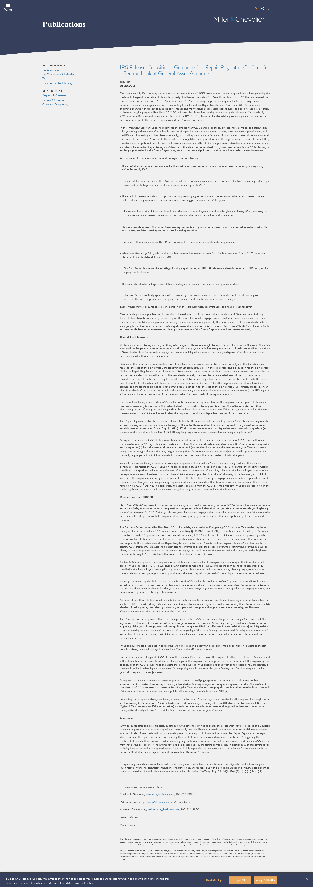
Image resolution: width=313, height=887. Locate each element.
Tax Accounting (51, 70)
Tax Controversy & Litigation (58, 74)
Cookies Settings (214, 880)
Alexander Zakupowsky (55, 104)
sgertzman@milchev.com (160, 794)
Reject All (240, 880)
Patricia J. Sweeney (53, 100)
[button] (8, 7)
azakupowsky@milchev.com (163, 809)
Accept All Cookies (265, 880)
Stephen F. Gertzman (54, 95)
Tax (44, 78)
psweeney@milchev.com (157, 802)
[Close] (307, 879)
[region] (156, 880)
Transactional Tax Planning (57, 83)
